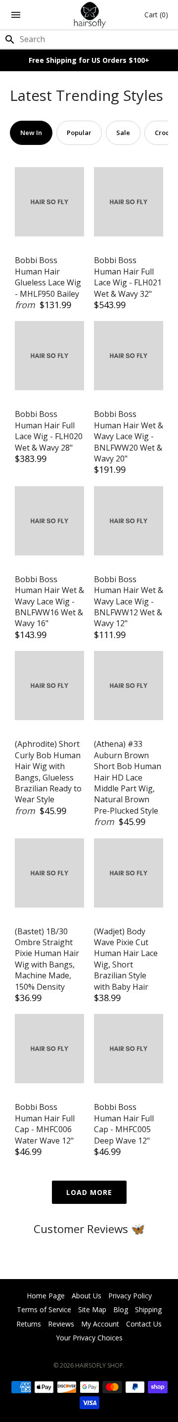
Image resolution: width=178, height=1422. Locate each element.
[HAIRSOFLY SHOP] (89, 15)
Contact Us (144, 1324)
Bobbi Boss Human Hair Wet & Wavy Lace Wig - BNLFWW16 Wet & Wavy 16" (49, 601)
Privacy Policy (130, 1295)
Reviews (61, 1324)
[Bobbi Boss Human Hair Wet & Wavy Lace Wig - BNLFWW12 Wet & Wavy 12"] (128, 520)
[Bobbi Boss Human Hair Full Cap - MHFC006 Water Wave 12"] (49, 1048)
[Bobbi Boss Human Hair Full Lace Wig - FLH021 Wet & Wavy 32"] (128, 201)
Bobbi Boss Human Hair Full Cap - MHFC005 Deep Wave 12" (124, 1123)
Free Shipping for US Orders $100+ (89, 60)
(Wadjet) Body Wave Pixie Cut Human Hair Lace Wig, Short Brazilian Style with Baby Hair (126, 959)
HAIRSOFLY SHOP (99, 1365)
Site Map (92, 1309)
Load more (89, 1192)
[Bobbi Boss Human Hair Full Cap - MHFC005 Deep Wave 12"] (128, 1048)
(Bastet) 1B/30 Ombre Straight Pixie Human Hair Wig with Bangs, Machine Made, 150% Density (47, 959)
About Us (86, 1295)
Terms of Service (44, 1309)
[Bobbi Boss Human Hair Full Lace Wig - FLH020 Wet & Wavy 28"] (49, 355)
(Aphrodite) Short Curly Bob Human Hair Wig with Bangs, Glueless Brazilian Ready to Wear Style (48, 771)
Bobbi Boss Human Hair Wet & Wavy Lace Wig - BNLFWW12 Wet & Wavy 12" (128, 601)
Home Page (46, 1295)
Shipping (148, 1309)
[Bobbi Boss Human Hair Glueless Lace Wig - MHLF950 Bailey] (49, 201)
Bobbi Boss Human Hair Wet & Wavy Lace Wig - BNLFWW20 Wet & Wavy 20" (128, 436)
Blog (120, 1309)
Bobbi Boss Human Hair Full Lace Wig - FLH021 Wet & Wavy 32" (128, 277)
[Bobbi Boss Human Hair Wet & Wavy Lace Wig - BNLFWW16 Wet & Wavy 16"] (49, 520)
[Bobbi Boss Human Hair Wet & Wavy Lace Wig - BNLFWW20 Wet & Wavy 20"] (128, 355)
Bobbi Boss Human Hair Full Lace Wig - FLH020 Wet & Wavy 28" (49, 431)
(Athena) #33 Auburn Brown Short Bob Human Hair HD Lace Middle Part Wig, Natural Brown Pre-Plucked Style (127, 777)
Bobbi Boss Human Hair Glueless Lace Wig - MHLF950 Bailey (48, 277)
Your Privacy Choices (89, 1337)
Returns (28, 1324)
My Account (100, 1324)
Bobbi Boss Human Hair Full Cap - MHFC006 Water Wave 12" (45, 1123)
